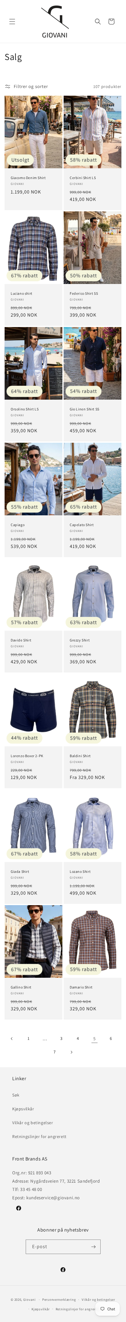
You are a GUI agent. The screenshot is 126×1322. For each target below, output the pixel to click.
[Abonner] (93, 1247)
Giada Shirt (20, 871)
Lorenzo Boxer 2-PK (27, 755)
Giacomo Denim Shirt (28, 177)
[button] (12, 21)
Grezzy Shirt (80, 640)
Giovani (29, 1299)
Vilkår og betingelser (32, 1122)
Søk (16, 1095)
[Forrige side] (12, 1038)
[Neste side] (71, 1052)
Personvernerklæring (59, 1299)
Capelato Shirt (82, 524)
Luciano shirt (21, 293)
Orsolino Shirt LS (25, 409)
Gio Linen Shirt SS (84, 409)
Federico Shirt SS (84, 293)
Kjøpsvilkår (23, 1109)
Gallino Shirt (21, 987)
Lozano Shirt (80, 871)
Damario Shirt (81, 987)
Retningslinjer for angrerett (39, 1136)
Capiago (17, 524)
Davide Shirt (21, 640)
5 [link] (94, 1038)
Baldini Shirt (80, 755)
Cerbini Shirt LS (83, 177)
